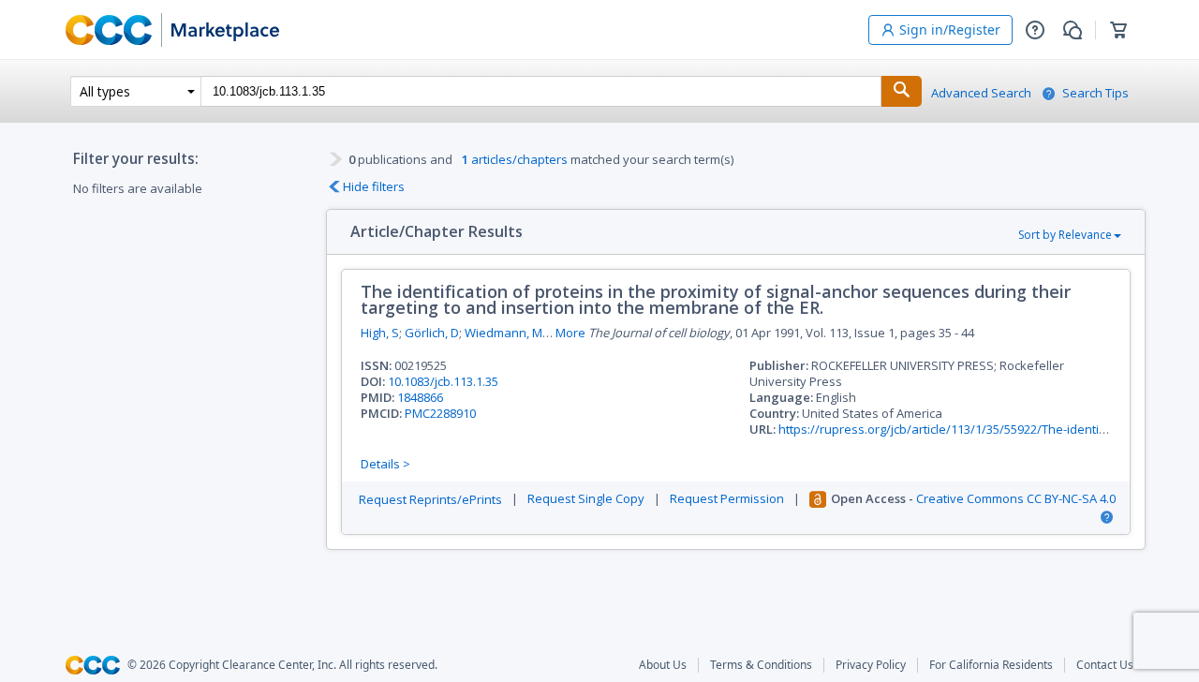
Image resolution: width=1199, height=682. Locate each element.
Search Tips (1095, 93)
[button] (1035, 30)
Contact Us (1104, 665)
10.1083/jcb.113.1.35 (443, 381)
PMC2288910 (440, 413)
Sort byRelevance (1065, 235)
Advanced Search (981, 93)
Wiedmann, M (503, 332)
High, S (380, 332)
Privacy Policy (871, 665)
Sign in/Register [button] (949, 29)
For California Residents (991, 665)
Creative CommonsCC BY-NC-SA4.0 (1016, 499)
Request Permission (727, 499)
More (570, 333)
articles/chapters (515, 159)
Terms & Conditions (761, 665)
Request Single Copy (585, 499)
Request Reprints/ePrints (430, 500)
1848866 (420, 397)
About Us (663, 665)
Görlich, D (432, 332)
